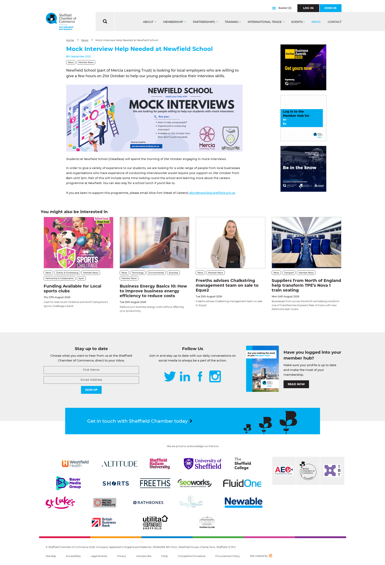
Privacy (121, 556)
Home (70, 40)
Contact (334, 22)
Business (173, 272)
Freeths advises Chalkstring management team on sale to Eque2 (227, 285)
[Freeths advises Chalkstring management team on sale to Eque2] (230, 242)
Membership (173, 22)
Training (232, 22)
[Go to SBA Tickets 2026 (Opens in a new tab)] (303, 67)
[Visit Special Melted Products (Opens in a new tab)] (105, 503)
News (316, 22)
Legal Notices (99, 556)
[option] (154, 118)
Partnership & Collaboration (60, 278)
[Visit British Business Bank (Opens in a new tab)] (104, 522)
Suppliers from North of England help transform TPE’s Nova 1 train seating (306, 285)
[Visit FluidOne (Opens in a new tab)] (242, 483)
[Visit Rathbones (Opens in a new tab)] (148, 503)
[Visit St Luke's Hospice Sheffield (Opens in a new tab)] (60, 503)
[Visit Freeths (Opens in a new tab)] (155, 483)
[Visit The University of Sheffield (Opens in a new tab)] (203, 464)
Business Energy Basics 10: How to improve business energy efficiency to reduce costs (153, 291)
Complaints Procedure (191, 556)
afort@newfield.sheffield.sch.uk (212, 193)
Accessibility (73, 556)
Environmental (156, 272)
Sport (81, 278)
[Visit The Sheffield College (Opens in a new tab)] (242, 464)
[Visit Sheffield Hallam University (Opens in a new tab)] (159, 464)
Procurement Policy (227, 556)
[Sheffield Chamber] (61, 21)
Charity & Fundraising (67, 272)
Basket (285, 7)
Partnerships (204, 22)
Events (297, 22)
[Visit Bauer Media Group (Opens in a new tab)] (69, 483)
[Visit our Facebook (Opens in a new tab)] (200, 377)
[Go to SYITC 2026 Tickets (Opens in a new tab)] (303, 169)
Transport (289, 272)
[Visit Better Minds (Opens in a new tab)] (192, 503)
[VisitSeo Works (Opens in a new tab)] (195, 483)
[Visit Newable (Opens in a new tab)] (243, 503)
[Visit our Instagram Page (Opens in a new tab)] (215, 377)
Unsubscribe (143, 556)
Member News (85, 62)
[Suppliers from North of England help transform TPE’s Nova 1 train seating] (306, 242)
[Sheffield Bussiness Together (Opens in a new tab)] (332, 471)
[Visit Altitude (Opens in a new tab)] (120, 464)
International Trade (265, 22)
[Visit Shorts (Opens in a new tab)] (116, 483)
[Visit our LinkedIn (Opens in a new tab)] (185, 377)
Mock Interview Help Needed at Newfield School (126, 40)
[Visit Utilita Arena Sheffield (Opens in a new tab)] (155, 522)
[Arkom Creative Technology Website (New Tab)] (270, 556)
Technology (138, 272)
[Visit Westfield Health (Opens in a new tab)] (75, 464)
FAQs (164, 556)
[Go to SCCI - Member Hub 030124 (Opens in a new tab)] (303, 118)
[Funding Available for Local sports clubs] (78, 242)
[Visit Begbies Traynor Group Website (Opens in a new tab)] (308, 471)
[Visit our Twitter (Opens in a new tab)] (170, 377)
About (148, 22)
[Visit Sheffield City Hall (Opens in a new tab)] (207, 522)
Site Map (51, 556)
